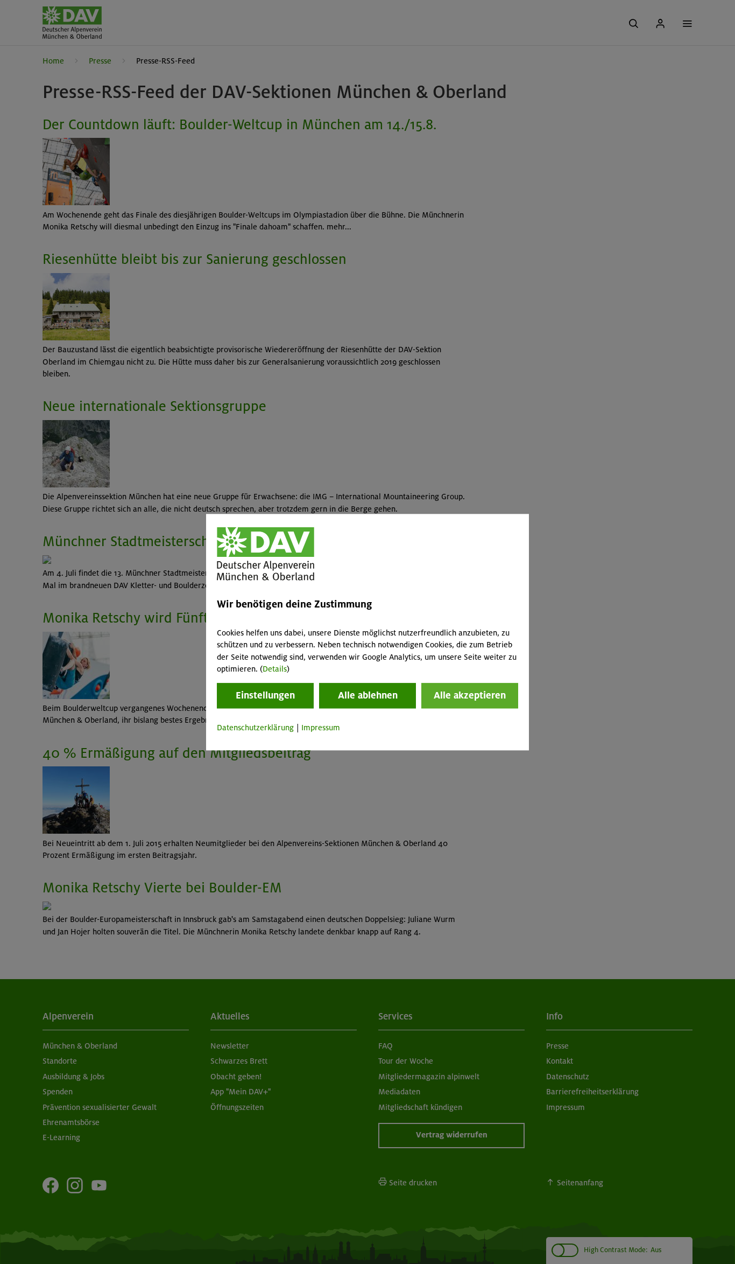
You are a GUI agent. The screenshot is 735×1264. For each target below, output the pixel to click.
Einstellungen (265, 696)
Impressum (320, 728)
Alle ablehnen (368, 696)
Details (275, 669)
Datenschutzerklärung (255, 728)
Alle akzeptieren (470, 696)
